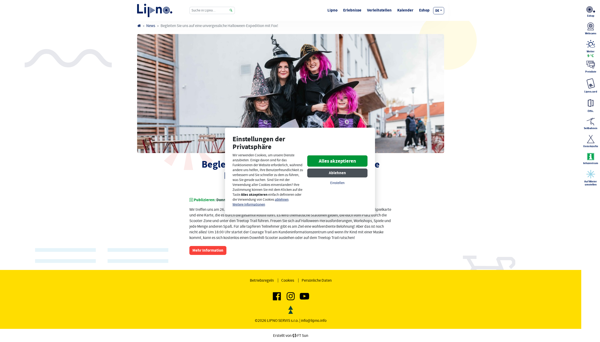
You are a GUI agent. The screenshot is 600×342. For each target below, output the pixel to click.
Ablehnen (337, 173)
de (437, 10)
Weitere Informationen (248, 204)
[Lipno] (139, 25)
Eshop (424, 10)
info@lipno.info (313, 320)
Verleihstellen (379, 10)
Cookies (287, 280)
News (150, 25)
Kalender (405, 10)
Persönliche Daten (317, 280)
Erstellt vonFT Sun (290, 335)
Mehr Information (207, 250)
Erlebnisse (352, 10)
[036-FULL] (290, 93)
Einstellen (337, 183)
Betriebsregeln (262, 280)
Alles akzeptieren (337, 161)
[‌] (276, 298)
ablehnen (282, 199)
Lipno (332, 10)
